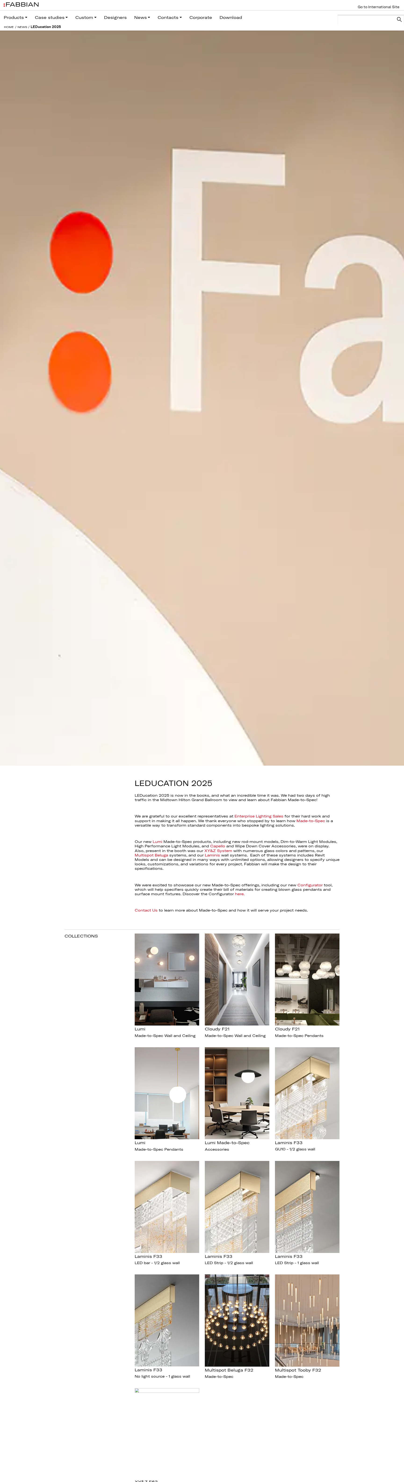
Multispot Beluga (151, 855)
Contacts (168, 17)
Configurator (310, 885)
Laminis (212, 855)
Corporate (200, 17)
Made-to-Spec (310, 820)
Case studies (50, 17)
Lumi (157, 841)
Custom (84, 17)
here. (240, 893)
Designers (115, 17)
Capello (217, 846)
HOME (9, 27)
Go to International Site (378, 7)
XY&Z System (218, 850)
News (140, 17)
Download (231, 17)
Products (14, 17)
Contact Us (146, 910)
